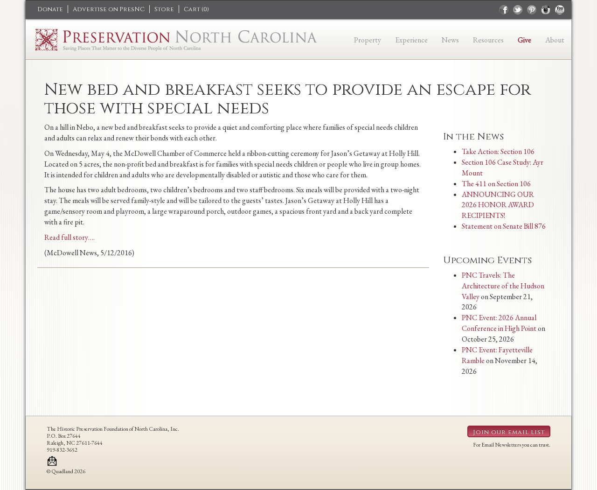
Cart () (196, 9)
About (554, 40)
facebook (503, 9)
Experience (411, 40)
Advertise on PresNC (109, 9)
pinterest (531, 9)
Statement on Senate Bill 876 (504, 226)
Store (164, 9)
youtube (559, 9)
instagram (545, 9)
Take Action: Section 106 (498, 151)
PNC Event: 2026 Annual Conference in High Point (499, 323)
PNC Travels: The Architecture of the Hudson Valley (503, 285)
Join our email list (509, 432)
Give (524, 40)
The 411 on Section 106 (496, 184)
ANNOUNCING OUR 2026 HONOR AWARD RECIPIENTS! (498, 205)
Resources (488, 40)
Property (367, 40)
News (450, 40)
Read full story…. (69, 237)
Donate (50, 9)
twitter (517, 9)
